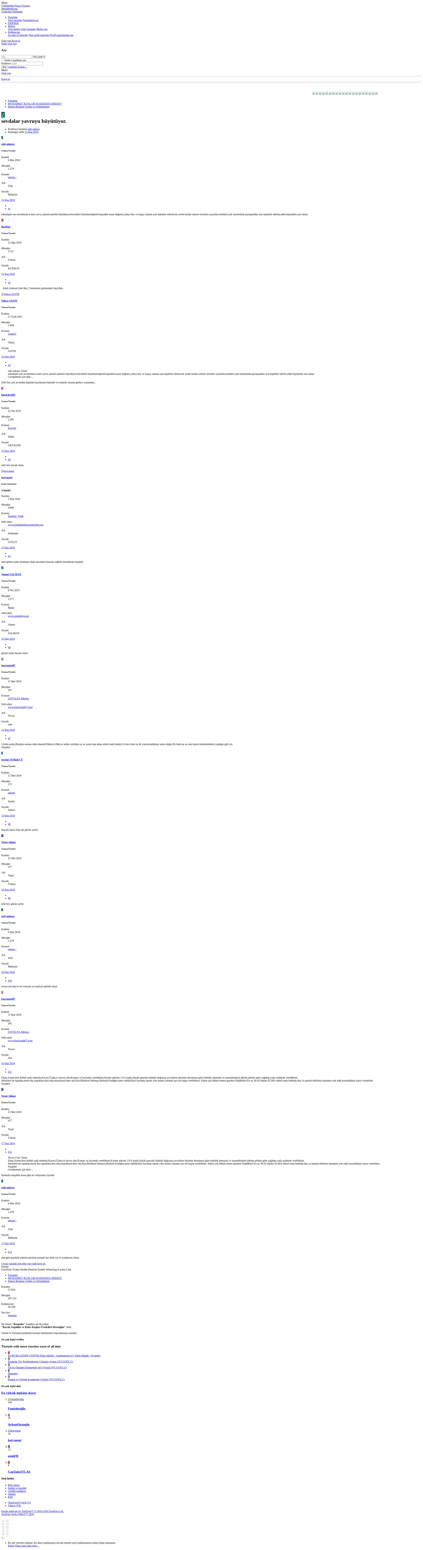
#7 (9, 738)
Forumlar (13, 17)
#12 (10, 1152)
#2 (9, 282)
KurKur (6, 226)
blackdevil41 (8, 394)
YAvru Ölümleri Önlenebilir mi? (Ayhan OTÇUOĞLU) (37, 1367)
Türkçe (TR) (14, 1505)
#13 (10, 1252)
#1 (9, 208)
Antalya (12, 333)
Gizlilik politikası (17, 1491)
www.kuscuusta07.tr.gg (20, 707)
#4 (9, 459)
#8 (9, 824)
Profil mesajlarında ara (61, 35)
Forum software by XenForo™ (32, 1511)
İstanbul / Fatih (15, 516)
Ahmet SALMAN (11, 574)
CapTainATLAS (19, 1471)
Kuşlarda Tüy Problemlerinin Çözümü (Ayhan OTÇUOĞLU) (40, 1361)
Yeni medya (14, 29)
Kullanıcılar (14, 32)
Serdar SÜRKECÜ (12, 759)
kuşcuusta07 (8, 665)
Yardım (12, 1494)
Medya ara (41, 29)
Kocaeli (12, 428)
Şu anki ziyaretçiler (18, 35)
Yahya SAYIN (9, 300)
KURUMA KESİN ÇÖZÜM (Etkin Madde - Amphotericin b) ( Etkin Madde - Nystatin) (54, 1355)
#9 (9, 898)
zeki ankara (33, 129)
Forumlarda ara (30, 20)
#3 (9, 365)
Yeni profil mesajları (38, 35)
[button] (4, 2)
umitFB (13, 1456)
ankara (11, 792)
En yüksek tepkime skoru (18, 1393)
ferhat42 (12, 1315)
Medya (11, 26)
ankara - (12, 177)
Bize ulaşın (13, 1485)
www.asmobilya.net (18, 616)
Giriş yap (6, 73)
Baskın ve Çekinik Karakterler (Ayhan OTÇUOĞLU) (36, 1379)
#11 (10, 1072)
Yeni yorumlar (28, 29)
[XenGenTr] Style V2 (19, 1502)
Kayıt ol (5, 79)
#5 (9, 556)
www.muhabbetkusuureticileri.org (25, 524)
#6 (9, 647)
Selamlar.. (13, 1373)
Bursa (11, 607)
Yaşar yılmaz (8, 842)
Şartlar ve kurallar (17, 1488)
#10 (10, 980)
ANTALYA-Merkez (18, 698)
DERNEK (13, 23)
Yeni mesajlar (15, 20)
